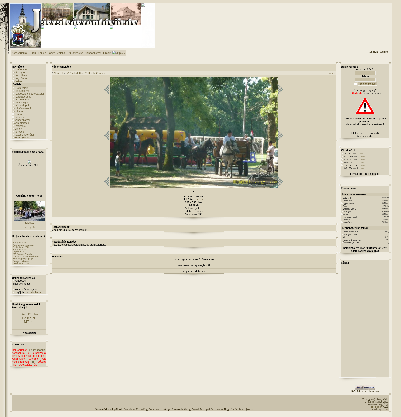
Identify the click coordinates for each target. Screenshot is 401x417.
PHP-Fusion (376, 407)
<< (329, 73)
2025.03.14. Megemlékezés (26, 256)
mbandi (200, 199)
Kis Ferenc (37, 292)
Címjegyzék (21, 72)
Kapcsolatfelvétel (24, 134)
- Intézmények (22, 90)
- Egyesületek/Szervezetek (29, 93)
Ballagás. (29, 222)
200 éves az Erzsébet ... (24, 254)
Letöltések (20, 125)
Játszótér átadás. (21, 261)
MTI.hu (29, 322)
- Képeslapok (21, 105)
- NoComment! (22, 108)
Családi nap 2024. (21, 263)
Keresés (19, 131)
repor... (362, 154)
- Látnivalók (21, 88)
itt (372, 136)
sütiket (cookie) (37, 350)
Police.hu (29, 318)
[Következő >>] (281, 186)
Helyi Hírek (20, 75)
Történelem (20, 69)
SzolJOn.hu (29, 314)
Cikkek (18, 81)
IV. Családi (99, 73)
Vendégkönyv (22, 120)
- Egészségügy (22, 96)
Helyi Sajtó (20, 78)
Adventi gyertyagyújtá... (24, 245)
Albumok (59, 73)
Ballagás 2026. (20, 242)
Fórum (18, 114)
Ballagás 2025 (20, 249)
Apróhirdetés (21, 123)
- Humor (19, 111)
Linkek (18, 128)
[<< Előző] (107, 186)
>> (333, 73)
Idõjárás (19, 117)
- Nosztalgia (21, 102)
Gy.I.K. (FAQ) (21, 137)
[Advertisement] (372, 19)
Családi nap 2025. (21, 247)
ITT (34, 361)
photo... (363, 157)
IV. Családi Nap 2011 (78, 73)
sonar (385, 409)
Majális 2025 (19, 252)
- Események (21, 99)
